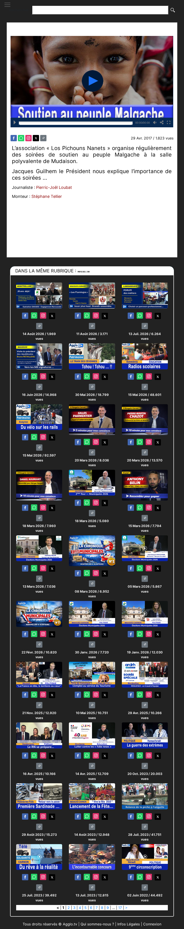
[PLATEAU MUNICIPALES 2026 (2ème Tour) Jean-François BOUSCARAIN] (92, 482)
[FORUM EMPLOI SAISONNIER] (92, 674)
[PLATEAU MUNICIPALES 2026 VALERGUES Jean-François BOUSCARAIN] (145, 548)
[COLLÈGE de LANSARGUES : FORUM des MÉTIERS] (145, 295)
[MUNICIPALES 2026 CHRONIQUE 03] (92, 550)
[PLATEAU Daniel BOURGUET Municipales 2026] (92, 613)
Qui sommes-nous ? (97, 924)
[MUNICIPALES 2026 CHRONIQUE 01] (39, 613)
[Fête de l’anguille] (145, 796)
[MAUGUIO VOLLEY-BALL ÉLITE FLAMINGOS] (92, 295)
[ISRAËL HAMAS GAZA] (145, 735)
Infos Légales (128, 924)
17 (120, 907)
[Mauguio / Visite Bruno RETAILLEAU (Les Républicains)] (39, 356)
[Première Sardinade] (39, 796)
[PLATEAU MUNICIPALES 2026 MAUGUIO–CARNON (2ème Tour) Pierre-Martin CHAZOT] (145, 419)
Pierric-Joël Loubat (54, 187)
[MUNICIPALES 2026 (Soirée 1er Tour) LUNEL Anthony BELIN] (145, 485)
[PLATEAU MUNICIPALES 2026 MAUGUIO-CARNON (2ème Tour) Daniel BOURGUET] (39, 485)
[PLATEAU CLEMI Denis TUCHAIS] (92, 735)
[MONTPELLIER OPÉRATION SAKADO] (39, 295)
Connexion (152, 924)
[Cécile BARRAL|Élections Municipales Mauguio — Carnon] (145, 613)
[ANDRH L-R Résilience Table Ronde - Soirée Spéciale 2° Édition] (145, 674)
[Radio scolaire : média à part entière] (145, 356)
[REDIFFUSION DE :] (92, 857)
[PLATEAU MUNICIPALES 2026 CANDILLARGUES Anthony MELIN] (39, 548)
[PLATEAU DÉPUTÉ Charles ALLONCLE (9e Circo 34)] (39, 674)
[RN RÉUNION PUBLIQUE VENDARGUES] (39, 735)
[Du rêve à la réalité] (39, 857)
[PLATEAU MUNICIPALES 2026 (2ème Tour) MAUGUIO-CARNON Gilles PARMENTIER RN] (92, 419)
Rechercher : (20, 10)
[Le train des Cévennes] (92, 356)
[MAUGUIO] (92, 796)
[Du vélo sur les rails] (39, 417)
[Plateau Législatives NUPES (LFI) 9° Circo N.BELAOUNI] (145, 857)
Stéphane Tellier (46, 196)
